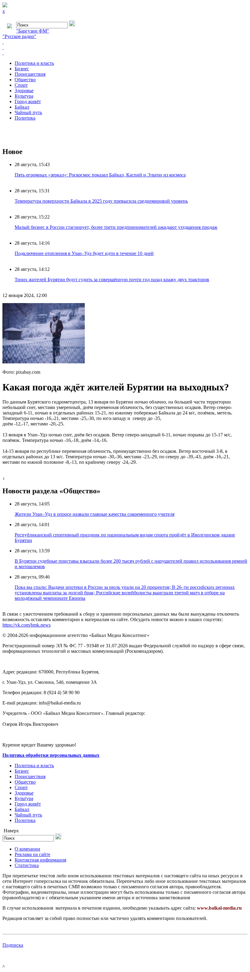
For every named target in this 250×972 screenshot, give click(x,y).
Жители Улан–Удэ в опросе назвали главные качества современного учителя (94, 514)
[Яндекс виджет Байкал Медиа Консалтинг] (125, 53)
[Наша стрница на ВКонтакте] (125, 42)
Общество (25, 79)
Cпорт (21, 85)
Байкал (22, 107)
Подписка (12, 945)
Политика (25, 118)
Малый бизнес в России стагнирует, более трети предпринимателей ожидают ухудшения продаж (116, 227)
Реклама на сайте (32, 854)
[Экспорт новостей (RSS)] (125, 47)
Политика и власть (34, 63)
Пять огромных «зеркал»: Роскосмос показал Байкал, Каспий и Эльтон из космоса (100, 174)
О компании (27, 848)
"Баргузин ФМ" (32, 30)
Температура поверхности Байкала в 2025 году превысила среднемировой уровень (101, 201)
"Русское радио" (19, 36)
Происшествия (30, 74)
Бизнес (22, 68)
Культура (24, 96)
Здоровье (24, 90)
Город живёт (28, 101)
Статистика (27, 865)
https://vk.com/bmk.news (26, 625)
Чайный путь (28, 112)
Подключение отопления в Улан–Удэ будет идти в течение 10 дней (84, 253)
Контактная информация (40, 859)
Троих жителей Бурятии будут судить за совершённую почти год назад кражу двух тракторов (112, 279)
